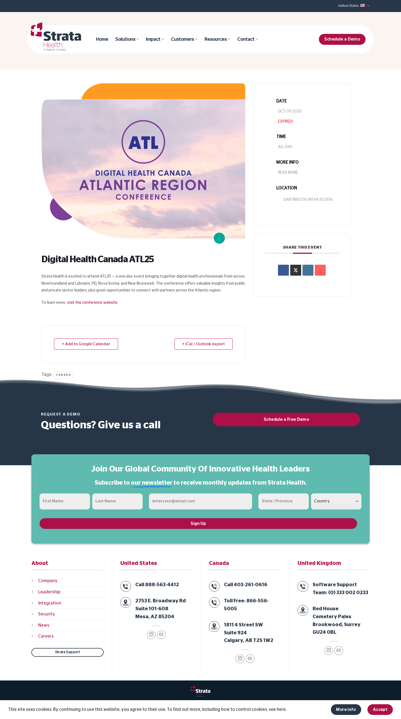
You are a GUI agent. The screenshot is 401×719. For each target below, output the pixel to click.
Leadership (49, 592)
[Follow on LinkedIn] (151, 635)
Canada (63, 374)
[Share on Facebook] (283, 270)
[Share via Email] (320, 270)
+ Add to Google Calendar (86, 344)
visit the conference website (92, 303)
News (43, 625)
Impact (153, 39)
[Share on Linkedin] (308, 270)
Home (102, 39)
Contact (246, 39)
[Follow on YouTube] (161, 635)
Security (46, 614)
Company (48, 581)
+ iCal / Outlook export (203, 344)
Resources (216, 39)
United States (348, 6)
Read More (288, 173)
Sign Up (198, 523)
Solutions (125, 39)
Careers (46, 636)
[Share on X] (295, 270)
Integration (49, 603)
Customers (182, 39)
